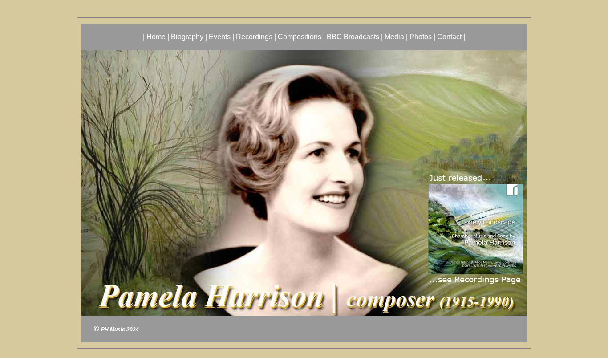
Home (156, 37)
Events (220, 37)
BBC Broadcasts (353, 37)
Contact (449, 37)
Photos (420, 37)
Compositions (299, 37)
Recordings (254, 37)
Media (394, 37)
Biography (187, 37)
